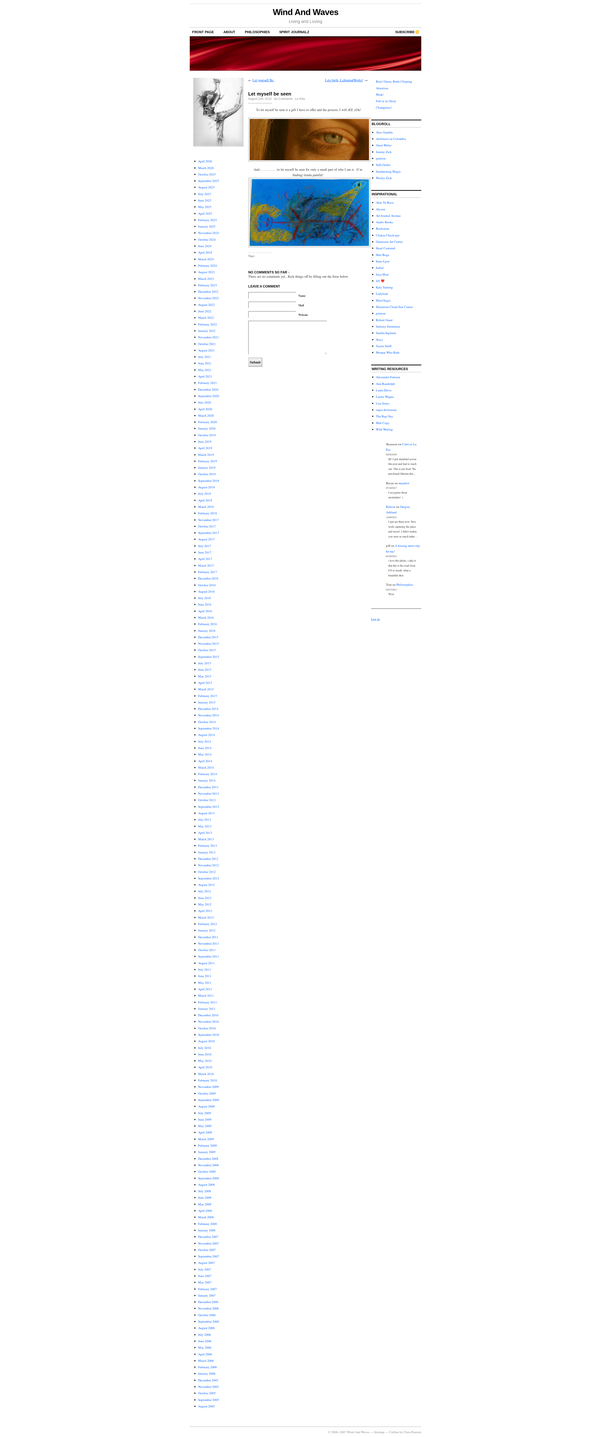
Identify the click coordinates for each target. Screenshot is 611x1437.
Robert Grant (384, 320)
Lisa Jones (382, 403)
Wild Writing (384, 429)
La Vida (300, 99)
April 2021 (205, 376)
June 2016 (204, 604)
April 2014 (205, 761)
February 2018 (207, 513)
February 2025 (207, 220)
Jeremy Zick (384, 152)
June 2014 (204, 748)
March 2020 (206, 415)
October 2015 (207, 650)
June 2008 (204, 1197)
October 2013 (207, 800)
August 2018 (206, 487)
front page (203, 32)
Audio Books (384, 222)
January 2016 (207, 630)
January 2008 (207, 1230)
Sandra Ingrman (386, 333)
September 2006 (208, 1321)
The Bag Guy (384, 416)
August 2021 (206, 350)
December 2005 (208, 1380)
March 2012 (206, 917)
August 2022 (206, 305)
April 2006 (205, 1354)
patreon (381, 158)
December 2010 (208, 1015)
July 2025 (204, 194)
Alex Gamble (384, 132)
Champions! (384, 107)
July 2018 (204, 493)
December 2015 (208, 637)
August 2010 (206, 1041)
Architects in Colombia (391, 139)
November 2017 (208, 520)
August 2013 (206, 813)
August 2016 (206, 591)
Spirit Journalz (294, 32)
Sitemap (379, 1432)
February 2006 (207, 1367)
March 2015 (206, 689)
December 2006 (208, 1302)
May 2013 (204, 826)
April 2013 (205, 832)
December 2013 (208, 787)
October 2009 (207, 1093)
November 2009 (208, 1087)
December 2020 (208, 389)
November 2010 (208, 1021)
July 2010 (204, 1048)
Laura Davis (383, 390)
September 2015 (208, 657)
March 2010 (206, 1074)
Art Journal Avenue (388, 215)
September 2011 (208, 956)
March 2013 (206, 839)
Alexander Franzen (388, 377)
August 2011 (206, 963)
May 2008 (204, 1204)
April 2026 (205, 161)
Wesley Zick (384, 178)
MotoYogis (383, 300)
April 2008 (205, 1210)
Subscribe (405, 32)
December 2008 (208, 1158)
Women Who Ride (388, 352)
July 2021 (204, 357)
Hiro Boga (382, 255)
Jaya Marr (382, 274)
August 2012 (206, 885)
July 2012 (204, 891)
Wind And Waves (305, 12)
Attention (382, 88)
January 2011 (207, 1008)
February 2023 (207, 285)
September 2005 (208, 1400)
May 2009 (204, 1126)
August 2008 (206, 1184)
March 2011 (206, 995)
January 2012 (207, 930)
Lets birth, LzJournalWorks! (344, 80)
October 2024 (207, 239)
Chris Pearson (412, 1432)
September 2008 (208, 1178)
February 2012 (207, 924)
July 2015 (204, 663)
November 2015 (208, 643)
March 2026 (206, 168)
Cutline (394, 1432)
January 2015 (207, 702)
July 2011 (204, 969)
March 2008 (206, 1217)
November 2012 (208, 865)
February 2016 (207, 624)
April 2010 (205, 1067)
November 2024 (208, 233)
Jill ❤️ (380, 281)
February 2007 (207, 1289)
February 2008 (207, 1224)
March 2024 (206, 259)
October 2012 (207, 872)
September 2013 (208, 806)
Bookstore (382, 228)
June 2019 (204, 441)
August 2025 (206, 187)
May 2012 (204, 904)
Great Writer (383, 145)
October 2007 (207, 1250)
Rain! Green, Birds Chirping (394, 81)
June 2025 (204, 200)
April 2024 (205, 252)
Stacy (379, 339)
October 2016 (207, 585)
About (229, 32)
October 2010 (207, 1028)
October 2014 (207, 722)
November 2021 (208, 337)
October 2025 (207, 174)
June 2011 (204, 976)
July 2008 (204, 1191)
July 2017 (204, 546)
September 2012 (208, 878)
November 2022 (208, 298)
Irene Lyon (383, 261)
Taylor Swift (384, 346)
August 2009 (206, 1106)
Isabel (380, 268)
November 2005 (208, 1386)
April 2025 (205, 213)
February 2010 (207, 1080)
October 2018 (207, 474)
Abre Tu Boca (385, 202)
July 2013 (204, 819)
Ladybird (382, 294)
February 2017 (207, 572)
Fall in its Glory (386, 101)
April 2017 (205, 559)
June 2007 (204, 1276)
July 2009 (204, 1113)
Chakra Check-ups (388, 235)
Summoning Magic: (389, 171)
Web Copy (383, 423)
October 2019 (207, 435)
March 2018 (206, 507)
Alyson (380, 209)
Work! (380, 94)
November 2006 (208, 1308)
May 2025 (204, 207)
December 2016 (208, 578)
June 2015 (204, 669)
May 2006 (204, 1347)
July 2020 (204, 402)
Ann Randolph (385, 384)
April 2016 (205, 611)
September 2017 (208, 533)
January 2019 (207, 467)
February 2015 (207, 696)
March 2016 (206, 617)
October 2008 (207, 1171)
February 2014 (207, 774)
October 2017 (207, 526)
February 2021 (207, 383)
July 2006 (204, 1334)
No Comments (283, 99)
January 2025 (207, 226)
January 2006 (207, 1373)
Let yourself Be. (263, 80)
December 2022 (208, 291)
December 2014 (208, 709)
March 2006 (206, 1360)
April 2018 (205, 500)
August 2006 (206, 1328)
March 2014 (206, 767)
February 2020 (207, 422)
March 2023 (206, 279)
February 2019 (207, 461)
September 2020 (208, 396)
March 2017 (206, 565)
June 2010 (204, 1054)
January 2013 (207, 852)
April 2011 (205, 989)
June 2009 (204, 1119)
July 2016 (204, 598)
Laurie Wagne (385, 396)
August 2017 (206, 539)
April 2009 (205, 1132)
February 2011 (207, 1002)
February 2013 (207, 845)
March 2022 (206, 317)
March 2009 (206, 1139)
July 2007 (204, 1269)
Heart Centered (385, 248)
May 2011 (204, 982)
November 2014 (208, 715)
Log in (375, 619)
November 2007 (208, 1243)
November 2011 (208, 943)
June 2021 (204, 363)
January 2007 (207, 1295)
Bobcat (390, 507)
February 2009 (207, 1145)
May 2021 (204, 370)
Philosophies (257, 32)
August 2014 (206, 735)
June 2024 (204, 246)
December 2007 (208, 1237)
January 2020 (207, 428)
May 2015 (204, 676)
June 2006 (204, 1341)
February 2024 (207, 265)
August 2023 (206, 272)
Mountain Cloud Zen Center (394, 307)
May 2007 (204, 1282)
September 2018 (208, 481)
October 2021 (207, 344)
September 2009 (208, 1100)
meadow (404, 483)
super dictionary (386, 410)
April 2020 (205, 409)
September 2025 (208, 181)
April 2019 (205, 448)
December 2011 (208, 937)
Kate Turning (384, 287)
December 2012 (208, 859)
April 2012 (205, 911)
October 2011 (207, 950)
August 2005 (206, 1406)
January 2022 (207, 331)
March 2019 (206, 454)
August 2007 (206, 1263)
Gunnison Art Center (389, 242)
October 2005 (207, 1393)
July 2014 (204, 741)
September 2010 (208, 1035)
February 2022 (207, 324)
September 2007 (208, 1256)
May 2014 (204, 754)
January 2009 (207, 1152)
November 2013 (208, 793)
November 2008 (208, 1165)
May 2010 (204, 1061)
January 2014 (207, 780)
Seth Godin (383, 165)
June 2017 (204, 552)
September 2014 (208, 728)
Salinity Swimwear (388, 326)
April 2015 (205, 683)
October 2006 (207, 1315)
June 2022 (204, 311)
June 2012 (204, 898)
